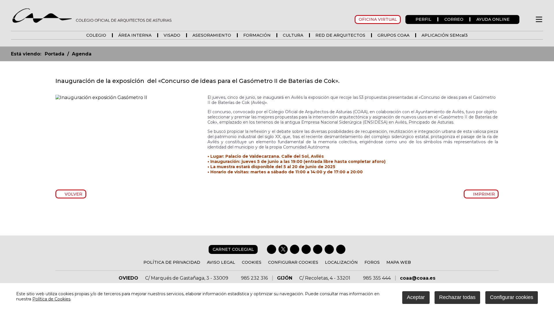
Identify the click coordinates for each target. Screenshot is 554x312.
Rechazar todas (457, 297)
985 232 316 (254, 278)
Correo (453, 19)
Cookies (251, 262)
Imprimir (483, 194)
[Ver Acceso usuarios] (527, 19)
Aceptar (416, 297)
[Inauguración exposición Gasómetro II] (101, 97)
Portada (54, 54)
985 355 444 (377, 278)
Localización (341, 262)
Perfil (423, 19)
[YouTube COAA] (317, 249)
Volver (73, 194)
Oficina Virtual (378, 19)
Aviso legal (221, 262)
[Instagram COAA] (294, 249)
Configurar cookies (293, 262)
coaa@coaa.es (417, 278)
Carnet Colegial (233, 249)
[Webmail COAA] (340, 249)
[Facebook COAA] (271, 249)
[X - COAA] (283, 249)
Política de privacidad (171, 262)
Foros (372, 262)
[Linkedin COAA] (306, 249)
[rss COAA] (329, 249)
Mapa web (398, 262)
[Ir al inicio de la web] (92, 15)
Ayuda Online (493, 19)
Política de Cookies (51, 299)
